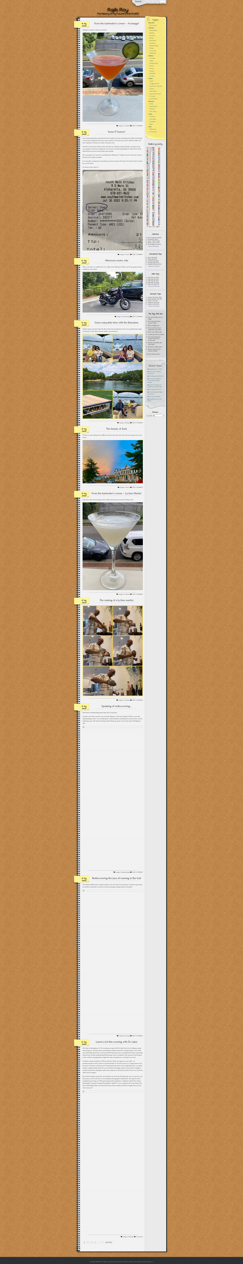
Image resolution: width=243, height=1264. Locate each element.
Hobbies (151, 55)
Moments (151, 101)
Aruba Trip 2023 (152, 259)
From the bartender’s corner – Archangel (116, 23)
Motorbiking (125, 316)
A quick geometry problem (156, 334)
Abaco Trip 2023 (152, 257)
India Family (153, 91)
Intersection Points (155, 94)
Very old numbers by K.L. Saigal (155, 318)
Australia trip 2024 (153, 261)
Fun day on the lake (155, 396)
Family (151, 81)
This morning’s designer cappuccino (155, 393)
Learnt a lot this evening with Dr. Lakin (116, 1041)
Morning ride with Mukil (156, 376)
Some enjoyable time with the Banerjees (116, 322)
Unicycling (153, 51)
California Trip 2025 (153, 304)
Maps (151, 124)
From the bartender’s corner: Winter (154, 322)
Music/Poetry (153, 106)
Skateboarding (125, 872)
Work (150, 126)
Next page (108, 1242)
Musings (130, 1237)
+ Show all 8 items (153, 246)
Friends (152, 89)
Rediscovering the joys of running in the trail (116, 878)
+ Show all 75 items (153, 266)
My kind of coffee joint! (155, 347)
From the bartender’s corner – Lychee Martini (116, 493)
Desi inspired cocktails (154, 237)
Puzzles (152, 71)
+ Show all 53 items (153, 306)
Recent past (153, 25)
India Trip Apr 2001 (153, 277)
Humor (127, 254)
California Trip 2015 (153, 302)
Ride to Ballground (153, 325)
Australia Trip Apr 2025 (154, 264)
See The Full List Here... (153, 354)
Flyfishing (153, 53)
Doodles (152, 76)
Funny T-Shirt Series (154, 241)
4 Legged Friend (154, 83)
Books (151, 104)
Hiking (151, 48)
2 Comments (139, 1237)
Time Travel (153, 111)
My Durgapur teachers (154, 244)
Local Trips (153, 119)
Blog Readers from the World (155, 400)
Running (127, 1036)
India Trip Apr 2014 (153, 279)
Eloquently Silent (153, 239)
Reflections (153, 129)
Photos (127, 487)
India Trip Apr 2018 (153, 282)
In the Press (153, 132)
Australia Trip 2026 (153, 262)
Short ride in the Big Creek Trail (154, 372)
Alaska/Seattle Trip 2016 (155, 299)
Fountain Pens (154, 63)
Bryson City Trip (152, 300)
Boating (127, 423)
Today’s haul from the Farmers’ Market (154, 350)
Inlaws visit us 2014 (153, 242)
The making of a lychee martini (116, 600)
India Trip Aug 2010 (153, 284)
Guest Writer (153, 99)
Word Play (152, 73)
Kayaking (152, 43)
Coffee (151, 61)
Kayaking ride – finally (155, 369)
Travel (150, 114)
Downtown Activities (156, 86)
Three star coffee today (155, 332)
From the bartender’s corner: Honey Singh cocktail (154, 380)
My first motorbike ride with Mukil (155, 343)
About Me (151, 23)
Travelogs (152, 121)
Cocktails (126, 126)
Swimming (153, 40)
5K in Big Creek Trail (155, 389)
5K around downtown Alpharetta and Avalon (154, 328)
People (151, 78)
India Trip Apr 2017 (153, 281)
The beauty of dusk (116, 428)
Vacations (152, 116)
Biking (151, 38)
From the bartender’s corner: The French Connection (154, 338)
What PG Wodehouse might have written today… (155, 386)
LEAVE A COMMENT (137, 126)
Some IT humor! (116, 131)
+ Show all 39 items (153, 286)
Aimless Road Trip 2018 (154, 297)
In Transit (152, 96)
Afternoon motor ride (116, 260)
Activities (151, 28)
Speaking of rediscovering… (116, 706)
